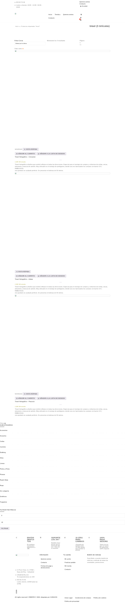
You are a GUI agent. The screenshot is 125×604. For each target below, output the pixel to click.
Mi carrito (68, 559)
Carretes (3, 447)
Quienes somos (85, 2)
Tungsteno (3, 502)
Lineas (2, 463)
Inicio (50, 14)
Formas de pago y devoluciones (47, 566)
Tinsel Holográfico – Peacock (24, 401)
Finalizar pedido (70, 562)
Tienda (57, 14)
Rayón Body (4, 480)
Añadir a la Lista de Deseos (52, 153)
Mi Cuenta (68, 566)
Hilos (1, 458)
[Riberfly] (16, 13)
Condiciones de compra (83, 598)
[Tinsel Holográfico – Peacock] (62, 342)
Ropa (2, 485)
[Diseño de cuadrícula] (23, 48)
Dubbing (3, 452)
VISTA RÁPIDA (31, 149)
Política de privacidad (72, 601)
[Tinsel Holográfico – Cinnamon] (62, 97)
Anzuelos (3, 436)
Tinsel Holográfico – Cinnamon (25, 157)
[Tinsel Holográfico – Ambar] (62, 219)
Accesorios (3, 430)
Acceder (85, 6)
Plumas (2, 474)
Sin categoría (4, 491)
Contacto (82, 4)
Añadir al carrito (26, 153)
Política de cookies (100, 598)
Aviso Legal (69, 598)
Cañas (2, 441)
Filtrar (4, 528)
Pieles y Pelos (5, 469)
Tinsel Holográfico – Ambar (24, 279)
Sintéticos (3, 496)
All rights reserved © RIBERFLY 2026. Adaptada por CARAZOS (36, 597)
